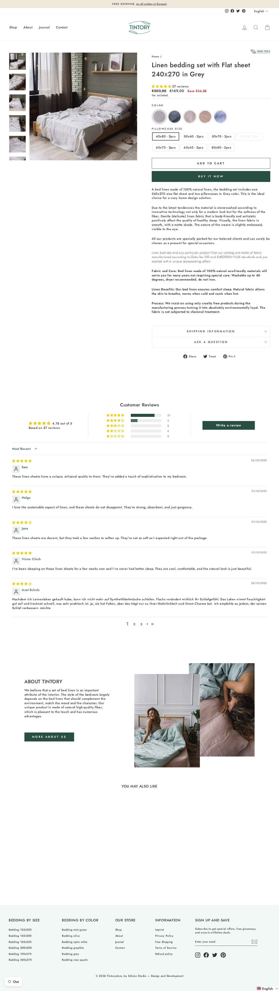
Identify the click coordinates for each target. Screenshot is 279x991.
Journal (44, 27)
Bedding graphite (73, 948)
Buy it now (211, 176)
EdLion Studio (137, 976)
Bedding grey (70, 954)
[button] (162, 86)
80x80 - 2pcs (221, 147)
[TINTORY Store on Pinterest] (223, 955)
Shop (13, 27)
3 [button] (141, 624)
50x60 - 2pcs (193, 136)
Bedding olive (71, 936)
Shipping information (211, 331)
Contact (62, 27)
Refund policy (164, 954)
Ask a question (211, 342)
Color (158, 105)
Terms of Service (165, 948)
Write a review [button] (228, 425)
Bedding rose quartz (75, 960)
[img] (22, 461)
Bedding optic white (74, 942)
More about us (49, 737)
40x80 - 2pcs (165, 136)
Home (155, 56)
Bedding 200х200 (20, 948)
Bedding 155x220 (20, 942)
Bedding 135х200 (20, 929)
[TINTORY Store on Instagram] (197, 955)
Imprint (159, 929)
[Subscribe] (254, 941)
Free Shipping (164, 942)
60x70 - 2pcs (165, 147)
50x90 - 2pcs (249, 136)
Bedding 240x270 (20, 960)
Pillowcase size (167, 128)
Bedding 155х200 (20, 936)
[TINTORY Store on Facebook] (206, 955)
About (28, 27)
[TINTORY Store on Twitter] (214, 955)
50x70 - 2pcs (221, 136)
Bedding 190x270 (20, 954)
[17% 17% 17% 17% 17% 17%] (83, 106)
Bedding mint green (74, 929)
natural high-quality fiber (83, 707)
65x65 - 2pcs (193, 147)
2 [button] (134, 624)
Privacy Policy (164, 936)
